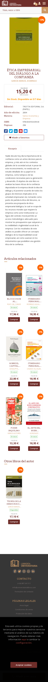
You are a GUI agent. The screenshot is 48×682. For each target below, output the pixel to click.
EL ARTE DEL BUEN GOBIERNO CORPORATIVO (34, 429)
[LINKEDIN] (33, 571)
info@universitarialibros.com (24, 587)
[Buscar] (45, 10)
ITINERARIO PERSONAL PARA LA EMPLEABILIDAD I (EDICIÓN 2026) (34, 300)
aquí (24, 639)
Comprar (14, 319)
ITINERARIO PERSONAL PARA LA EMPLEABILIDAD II (34, 364)
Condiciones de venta (24, 609)
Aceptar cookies (24, 665)
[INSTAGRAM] (24, 571)
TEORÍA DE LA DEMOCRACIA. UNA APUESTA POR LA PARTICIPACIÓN (14, 502)
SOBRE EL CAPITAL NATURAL (14, 364)
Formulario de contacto (24, 591)
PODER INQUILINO (14, 429)
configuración (24, 642)
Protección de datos (24, 613)
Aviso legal (24, 605)
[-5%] (14, 280)
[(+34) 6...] (29, 571)
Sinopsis (12, 148)
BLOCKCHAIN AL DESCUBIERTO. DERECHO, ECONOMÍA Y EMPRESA (14, 300)
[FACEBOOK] (15, 571)
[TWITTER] (19, 571)
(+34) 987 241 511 (24, 583)
